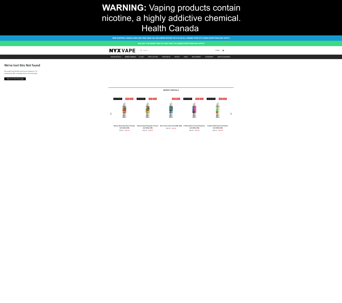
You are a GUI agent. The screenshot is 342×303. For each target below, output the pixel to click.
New (118, 98)
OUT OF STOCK (132, 98)
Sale (122, 98)
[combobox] (171, 50)
